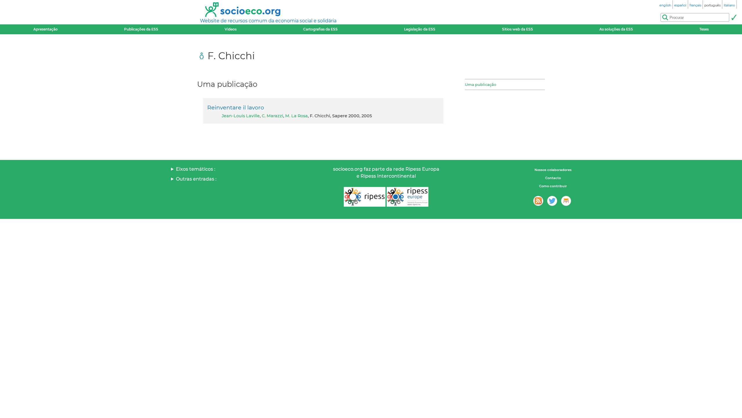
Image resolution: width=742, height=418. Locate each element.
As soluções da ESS (616, 29)
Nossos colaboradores (553, 170)
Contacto (553, 178)
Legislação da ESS (419, 29)
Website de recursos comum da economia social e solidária (268, 21)
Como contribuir (553, 186)
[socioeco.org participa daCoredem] (566, 201)
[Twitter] (552, 201)
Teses (704, 29)
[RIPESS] (364, 197)
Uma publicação (480, 84)
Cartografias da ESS (320, 29)
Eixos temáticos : (195, 169)
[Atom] (538, 201)
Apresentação (45, 29)
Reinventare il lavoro (235, 107)
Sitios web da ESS (517, 29)
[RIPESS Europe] (407, 197)
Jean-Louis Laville (241, 115)
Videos (231, 29)
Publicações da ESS (141, 29)
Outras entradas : (196, 179)
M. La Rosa (296, 115)
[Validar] (734, 17)
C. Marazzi (272, 115)
